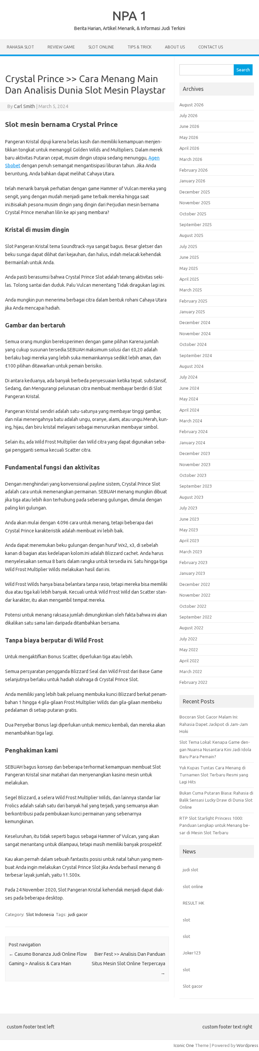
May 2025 (188, 268)
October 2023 (192, 475)
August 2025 (191, 235)
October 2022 (192, 606)
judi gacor (78, 914)
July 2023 (188, 507)
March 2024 (190, 420)
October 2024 (192, 344)
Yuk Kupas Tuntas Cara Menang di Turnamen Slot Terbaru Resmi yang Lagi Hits (213, 774)
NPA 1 (129, 15)
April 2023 (189, 540)
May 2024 (188, 398)
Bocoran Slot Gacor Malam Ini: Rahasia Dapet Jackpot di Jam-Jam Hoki (213, 724)
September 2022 (195, 617)
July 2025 (188, 246)
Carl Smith (24, 106)
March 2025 (190, 289)
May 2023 (188, 529)
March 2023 (190, 551)
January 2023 (192, 573)
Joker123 (192, 952)
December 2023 (194, 453)
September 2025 (195, 224)
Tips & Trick (139, 47)
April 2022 (189, 660)
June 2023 (189, 519)
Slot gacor (193, 986)
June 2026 (189, 126)
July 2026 (188, 115)
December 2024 (194, 322)
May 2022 (188, 649)
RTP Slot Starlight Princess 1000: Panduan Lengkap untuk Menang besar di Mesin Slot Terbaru (214, 825)
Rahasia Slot (20, 47)
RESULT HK (193, 903)
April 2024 (189, 410)
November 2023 (194, 464)
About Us (175, 47)
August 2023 (191, 497)
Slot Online (101, 47)
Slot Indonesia (40, 914)
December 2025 (194, 191)
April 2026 (189, 148)
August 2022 (191, 627)
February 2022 (193, 682)
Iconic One (184, 1045)
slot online (193, 886)
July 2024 (188, 377)
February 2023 (193, 562)
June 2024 (189, 388)
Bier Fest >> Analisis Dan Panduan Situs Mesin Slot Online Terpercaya (128, 963)
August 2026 (191, 104)
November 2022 (194, 595)
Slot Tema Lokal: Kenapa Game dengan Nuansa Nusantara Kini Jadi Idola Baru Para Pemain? (215, 749)
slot (186, 919)
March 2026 (190, 159)
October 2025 (192, 213)
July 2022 (188, 638)
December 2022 (194, 584)
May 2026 (188, 137)
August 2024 (191, 366)
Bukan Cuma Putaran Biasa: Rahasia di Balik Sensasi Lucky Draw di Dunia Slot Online (216, 800)
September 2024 (195, 355)
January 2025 (192, 311)
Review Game (61, 47)
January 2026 (192, 180)
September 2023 (195, 486)
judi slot (190, 869)
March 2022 (190, 671)
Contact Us (210, 47)
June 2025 (189, 257)
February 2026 (193, 170)
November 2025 (194, 202)
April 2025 (189, 279)
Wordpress (247, 1045)
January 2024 (192, 442)
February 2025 (193, 301)
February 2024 (193, 431)
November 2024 (194, 333)
